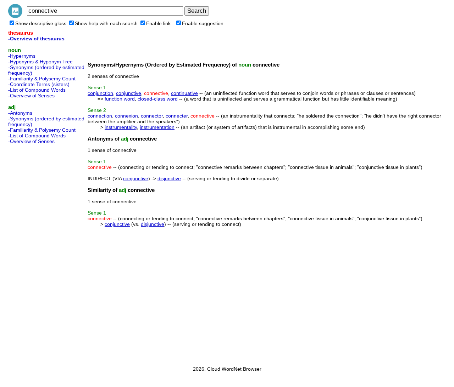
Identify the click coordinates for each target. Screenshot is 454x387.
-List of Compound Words (37, 90)
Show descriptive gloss (40, 23)
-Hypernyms (21, 56)
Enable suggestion (202, 23)
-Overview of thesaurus (36, 38)
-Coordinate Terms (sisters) (39, 84)
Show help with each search (106, 23)
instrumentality (121, 127)
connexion (126, 116)
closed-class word (158, 99)
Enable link (158, 23)
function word (120, 99)
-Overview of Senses (31, 95)
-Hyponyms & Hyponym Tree (40, 61)
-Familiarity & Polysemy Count (42, 78)
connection (100, 116)
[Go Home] (15, 16)
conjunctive (128, 93)
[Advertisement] (36, 253)
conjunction (100, 93)
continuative (184, 93)
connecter (177, 116)
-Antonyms (20, 113)
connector (152, 116)
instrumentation (157, 127)
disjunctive (169, 178)
